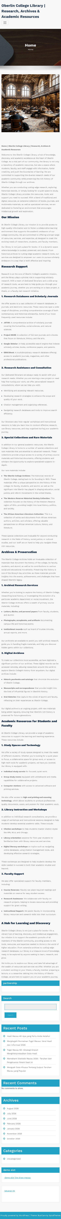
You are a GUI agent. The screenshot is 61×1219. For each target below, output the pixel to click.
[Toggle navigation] (4, 22)
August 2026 (13, 1108)
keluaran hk (10, 1191)
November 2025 (14, 1134)
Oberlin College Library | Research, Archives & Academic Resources (23, 11)
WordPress (24, 1215)
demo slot (9, 1178)
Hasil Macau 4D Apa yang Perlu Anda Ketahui (28, 1036)
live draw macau (23, 1178)
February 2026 (13, 1123)
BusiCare (42, 1215)
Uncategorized (14, 1159)
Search (7, 998)
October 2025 (13, 1139)
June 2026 (12, 1118)
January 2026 (13, 1129)
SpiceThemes (54, 1215)
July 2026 (11, 1113)
